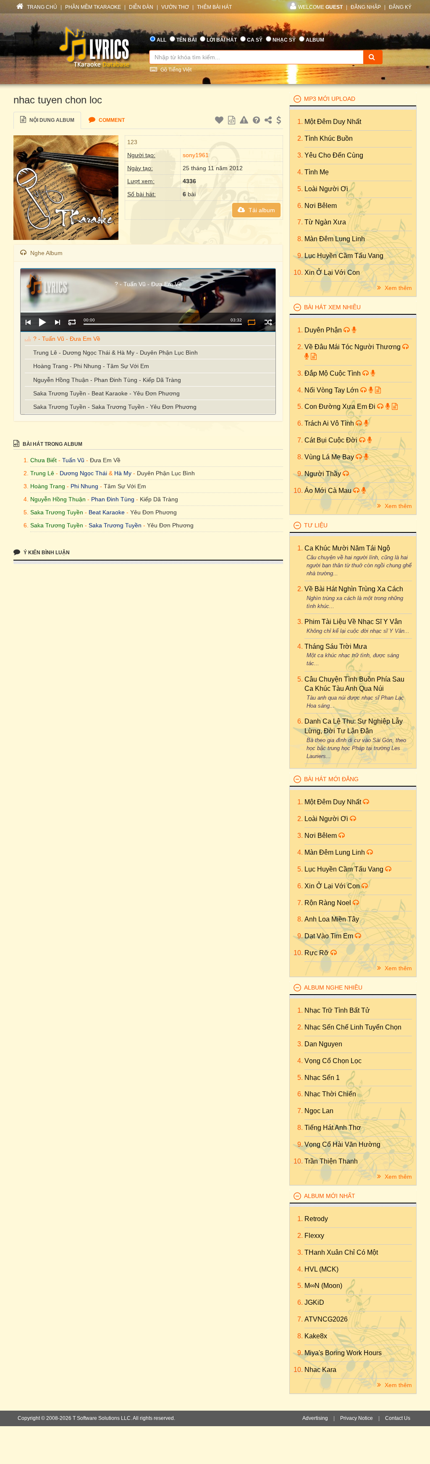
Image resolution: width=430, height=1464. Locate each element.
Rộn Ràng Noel (328, 902)
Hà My (122, 473)
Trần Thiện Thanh (331, 1161)
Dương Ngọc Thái (83, 473)
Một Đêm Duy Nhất (332, 121)
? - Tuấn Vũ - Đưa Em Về (66, 338)
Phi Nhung (84, 486)
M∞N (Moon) (323, 1285)
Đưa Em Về (105, 460)
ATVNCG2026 (326, 1319)
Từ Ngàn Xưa (325, 222)
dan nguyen (323, 1044)
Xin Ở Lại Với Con (332, 272)
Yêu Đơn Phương (153, 512)
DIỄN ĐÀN (141, 7)
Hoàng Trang (47, 486)
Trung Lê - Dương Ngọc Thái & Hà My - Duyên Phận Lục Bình (115, 352)
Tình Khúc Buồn (328, 138)
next (57, 322)
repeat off (251, 322)
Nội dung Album (51, 120)
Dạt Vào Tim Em (329, 936)
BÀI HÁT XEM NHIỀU (332, 307)
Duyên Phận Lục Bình (166, 473)
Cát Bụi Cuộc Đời (331, 440)
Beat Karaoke (107, 512)
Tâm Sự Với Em (125, 486)
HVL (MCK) (321, 1269)
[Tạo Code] (232, 121)
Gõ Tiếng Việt (175, 70)
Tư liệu (316, 525)
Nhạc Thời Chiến (330, 1094)
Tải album (261, 210)
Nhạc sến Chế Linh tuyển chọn (352, 1027)
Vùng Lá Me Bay (330, 457)
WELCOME (320, 7)
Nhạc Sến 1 (322, 1077)
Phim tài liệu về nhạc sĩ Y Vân (353, 621)
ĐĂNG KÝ (400, 7)
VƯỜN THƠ (175, 7)
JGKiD (314, 1302)
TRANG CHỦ (41, 7)
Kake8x (315, 1336)
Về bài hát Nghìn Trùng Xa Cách (353, 588)
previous (28, 322)
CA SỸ (254, 40)
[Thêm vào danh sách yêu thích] (220, 121)
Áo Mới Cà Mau (328, 490)
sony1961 (196, 155)
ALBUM (315, 40)
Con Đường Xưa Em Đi (340, 406)
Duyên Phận (323, 330)
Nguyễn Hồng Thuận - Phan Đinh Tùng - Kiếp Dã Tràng (107, 380)
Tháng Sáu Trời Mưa (335, 646)
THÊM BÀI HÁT (214, 7)
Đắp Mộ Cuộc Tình (333, 373)
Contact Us (397, 1418)
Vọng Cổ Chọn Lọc (333, 1060)
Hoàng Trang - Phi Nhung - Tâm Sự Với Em (91, 366)
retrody (316, 1218)
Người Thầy (323, 473)
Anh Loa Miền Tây (331, 919)
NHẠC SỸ (284, 40)
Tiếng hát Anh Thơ (332, 1127)
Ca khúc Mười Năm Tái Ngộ (347, 548)
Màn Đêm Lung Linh (334, 238)
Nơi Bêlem (320, 205)
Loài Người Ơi (326, 188)
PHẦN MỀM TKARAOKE (93, 7)
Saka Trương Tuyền (56, 512)
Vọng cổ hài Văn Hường (342, 1144)
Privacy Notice (356, 1418)
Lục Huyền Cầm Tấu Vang (343, 255)
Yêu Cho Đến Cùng (333, 155)
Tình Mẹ (316, 172)
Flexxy (314, 1235)
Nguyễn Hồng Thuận (58, 499)
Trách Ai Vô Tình (330, 423)
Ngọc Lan (318, 1110)
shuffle (268, 322)
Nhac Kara (320, 1369)
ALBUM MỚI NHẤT (329, 1196)
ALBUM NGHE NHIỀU (333, 987)
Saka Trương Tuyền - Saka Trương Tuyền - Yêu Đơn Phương (115, 406)
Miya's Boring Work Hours (343, 1352)
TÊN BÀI (186, 40)
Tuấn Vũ (73, 460)
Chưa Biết (43, 460)
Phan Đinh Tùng (112, 499)
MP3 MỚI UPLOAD (329, 98)
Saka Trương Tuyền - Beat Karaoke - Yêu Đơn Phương (106, 393)
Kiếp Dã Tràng (159, 499)
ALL (161, 40)
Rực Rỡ (317, 952)
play (42, 322)
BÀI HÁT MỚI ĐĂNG (331, 779)
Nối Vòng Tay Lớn (332, 390)
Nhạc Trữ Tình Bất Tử (337, 1010)
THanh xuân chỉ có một (341, 1252)
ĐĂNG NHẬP (366, 7)
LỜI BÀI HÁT (222, 40)
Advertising (315, 1418)
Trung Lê (42, 473)
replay (72, 322)
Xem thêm (397, 287)
